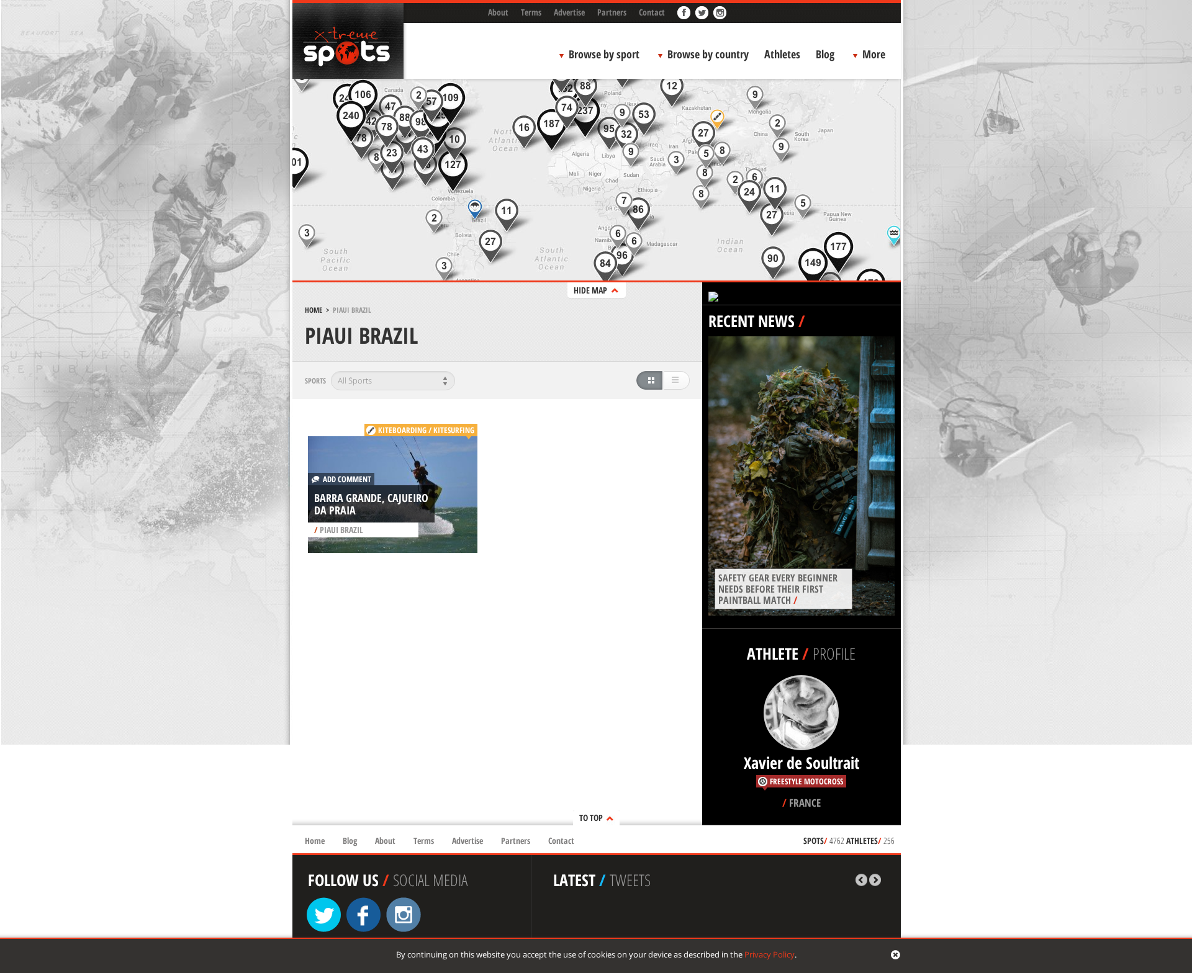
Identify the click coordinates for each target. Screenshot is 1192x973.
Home (313, 310)
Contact (652, 12)
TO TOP (591, 817)
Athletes (782, 54)
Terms (531, 12)
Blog (825, 54)
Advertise (569, 12)
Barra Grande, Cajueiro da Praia (371, 504)
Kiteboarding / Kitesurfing (426, 430)
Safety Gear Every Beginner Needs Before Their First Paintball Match (778, 589)
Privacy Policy (769, 954)
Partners (611, 12)
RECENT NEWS (751, 321)
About (498, 12)
